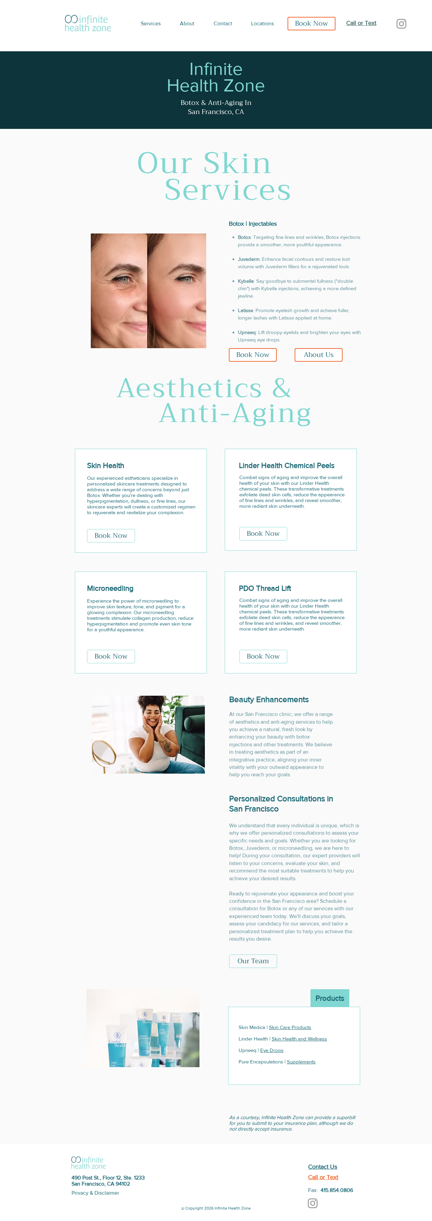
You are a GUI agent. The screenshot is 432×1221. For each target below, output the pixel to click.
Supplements (301, 1061)
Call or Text (361, 23)
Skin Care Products (290, 1027)
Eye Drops (272, 1050)
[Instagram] (401, 23)
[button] (155, 23)
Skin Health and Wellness (299, 1039)
